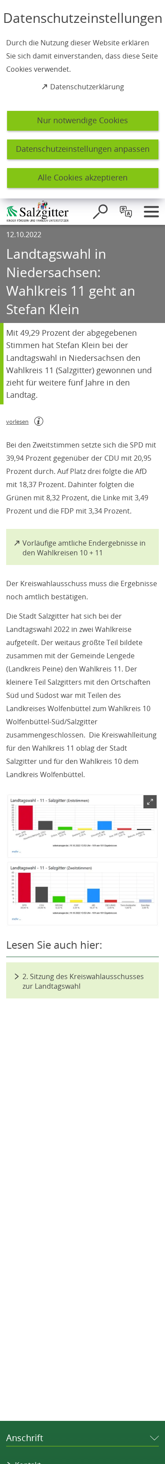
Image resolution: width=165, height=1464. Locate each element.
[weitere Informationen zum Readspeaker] (39, 421)
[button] (82, 860)
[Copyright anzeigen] (148, 916)
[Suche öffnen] (100, 212)
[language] (126, 212)
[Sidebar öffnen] (151, 212)
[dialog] (82, 99)
